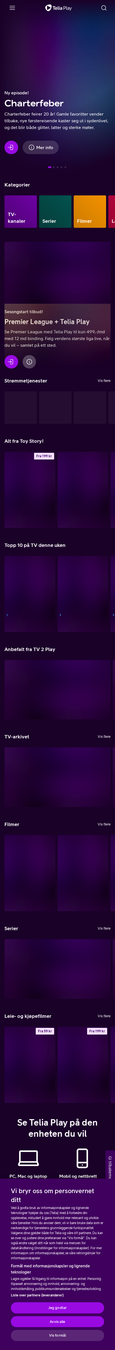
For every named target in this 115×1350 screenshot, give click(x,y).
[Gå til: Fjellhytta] (53, 167)
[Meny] (12, 7)
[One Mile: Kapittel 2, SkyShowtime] (83, 873)
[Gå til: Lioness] (61, 167)
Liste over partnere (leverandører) (37, 1295)
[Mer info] (29, 361)
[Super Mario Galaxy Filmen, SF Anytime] (29, 1065)
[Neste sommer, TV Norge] (83, 594)
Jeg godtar (57, 1308)
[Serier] (55, 211)
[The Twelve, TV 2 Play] (57, 690)
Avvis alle (57, 1322)
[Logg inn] (11, 147)
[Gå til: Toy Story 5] (65, 167)
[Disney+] (55, 407)
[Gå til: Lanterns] (57, 167)
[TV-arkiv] (20, 407)
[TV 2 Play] (90, 407)
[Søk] (104, 8)
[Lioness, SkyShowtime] (57, 969)
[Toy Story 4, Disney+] (83, 490)
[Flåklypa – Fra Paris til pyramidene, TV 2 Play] (29, 873)
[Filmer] (90, 211)
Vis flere (104, 381)
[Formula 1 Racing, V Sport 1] (29, 594)
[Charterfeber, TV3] (57, 777)
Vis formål (57, 1335)
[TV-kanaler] (20, 211)
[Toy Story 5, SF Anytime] (29, 490)
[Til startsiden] (58, 7)
